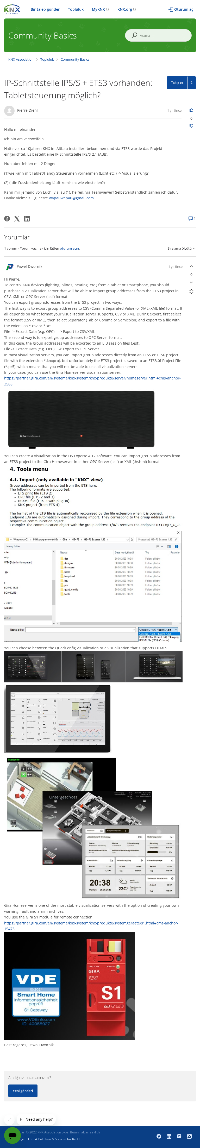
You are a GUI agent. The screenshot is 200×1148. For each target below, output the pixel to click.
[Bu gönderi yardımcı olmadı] (191, 126)
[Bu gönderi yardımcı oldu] (191, 110)
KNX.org (124, 9)
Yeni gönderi (23, 1090)
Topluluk (76, 9)
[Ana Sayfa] (12, 8)
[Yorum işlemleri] (191, 291)
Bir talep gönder (45, 9)
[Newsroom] (189, 1137)
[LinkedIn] (27, 218)
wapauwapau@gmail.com (71, 197)
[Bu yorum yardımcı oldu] (191, 266)
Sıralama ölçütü (180, 248)
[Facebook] (7, 218)
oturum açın (69, 248)
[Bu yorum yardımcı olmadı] (191, 282)
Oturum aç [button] (183, 9)
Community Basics (75, 59)
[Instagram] (180, 1137)
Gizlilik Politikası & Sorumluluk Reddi (54, 1139)
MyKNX (98, 9)
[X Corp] (17, 218)
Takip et (177, 82)
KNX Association (21, 59)
